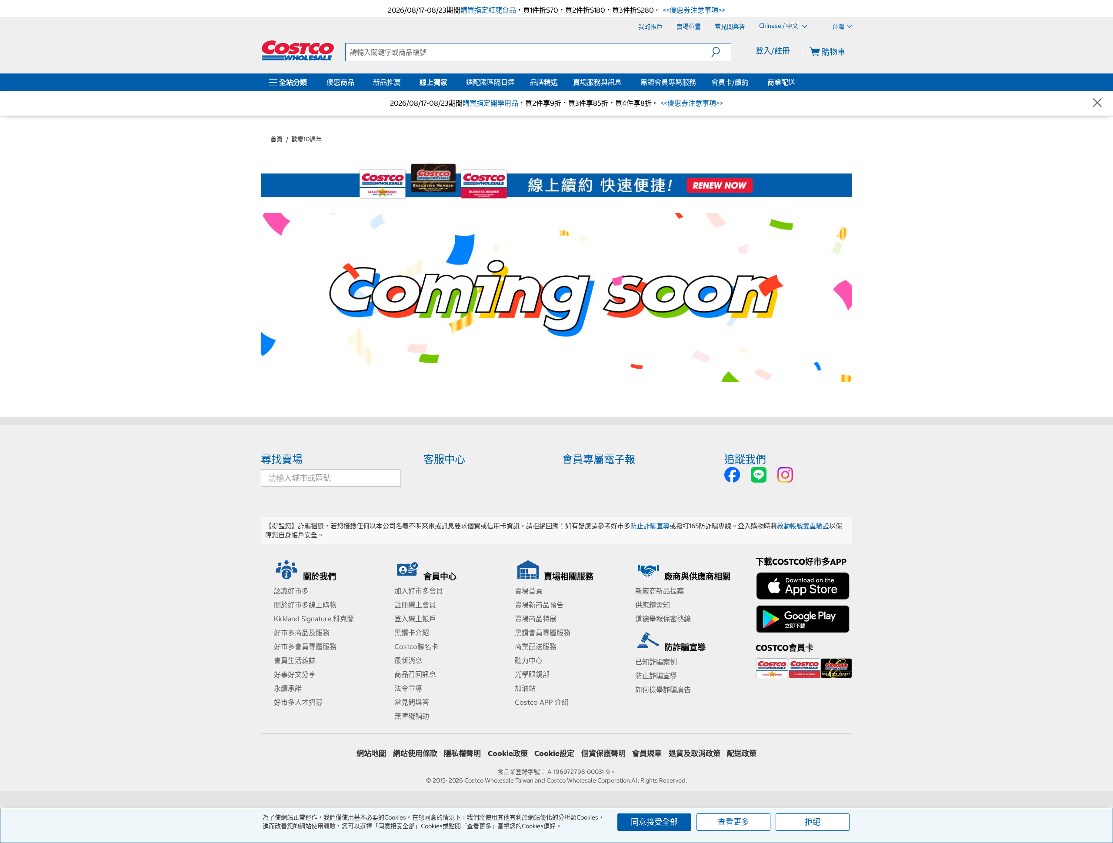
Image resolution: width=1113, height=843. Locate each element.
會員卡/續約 (730, 82)
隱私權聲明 (462, 753)
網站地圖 (371, 753)
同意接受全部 (654, 822)
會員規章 (647, 753)
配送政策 (741, 753)
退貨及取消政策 (694, 753)
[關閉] (1097, 103)
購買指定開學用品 (490, 103)
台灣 (838, 26)
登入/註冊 (773, 51)
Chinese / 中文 (779, 26)
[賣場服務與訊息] (623, 82)
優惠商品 (340, 82)
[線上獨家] (449, 82)
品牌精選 (544, 82)
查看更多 (733, 822)
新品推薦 (387, 82)
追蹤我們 (745, 459)
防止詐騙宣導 (650, 526)
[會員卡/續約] (750, 82)
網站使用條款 (415, 753)
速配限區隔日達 (490, 82)
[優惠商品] (356, 82)
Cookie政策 (508, 753)
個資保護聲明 (603, 753)
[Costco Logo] (298, 50)
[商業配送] (797, 82)
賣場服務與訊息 (597, 82)
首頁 (276, 139)
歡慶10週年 (306, 139)
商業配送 (781, 82)
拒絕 (812, 822)
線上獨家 (433, 82)
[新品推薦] (402, 82)
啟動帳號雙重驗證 (803, 526)
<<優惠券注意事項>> (693, 10)
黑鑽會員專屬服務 (668, 82)
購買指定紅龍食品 (488, 10)
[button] (721, 52)
